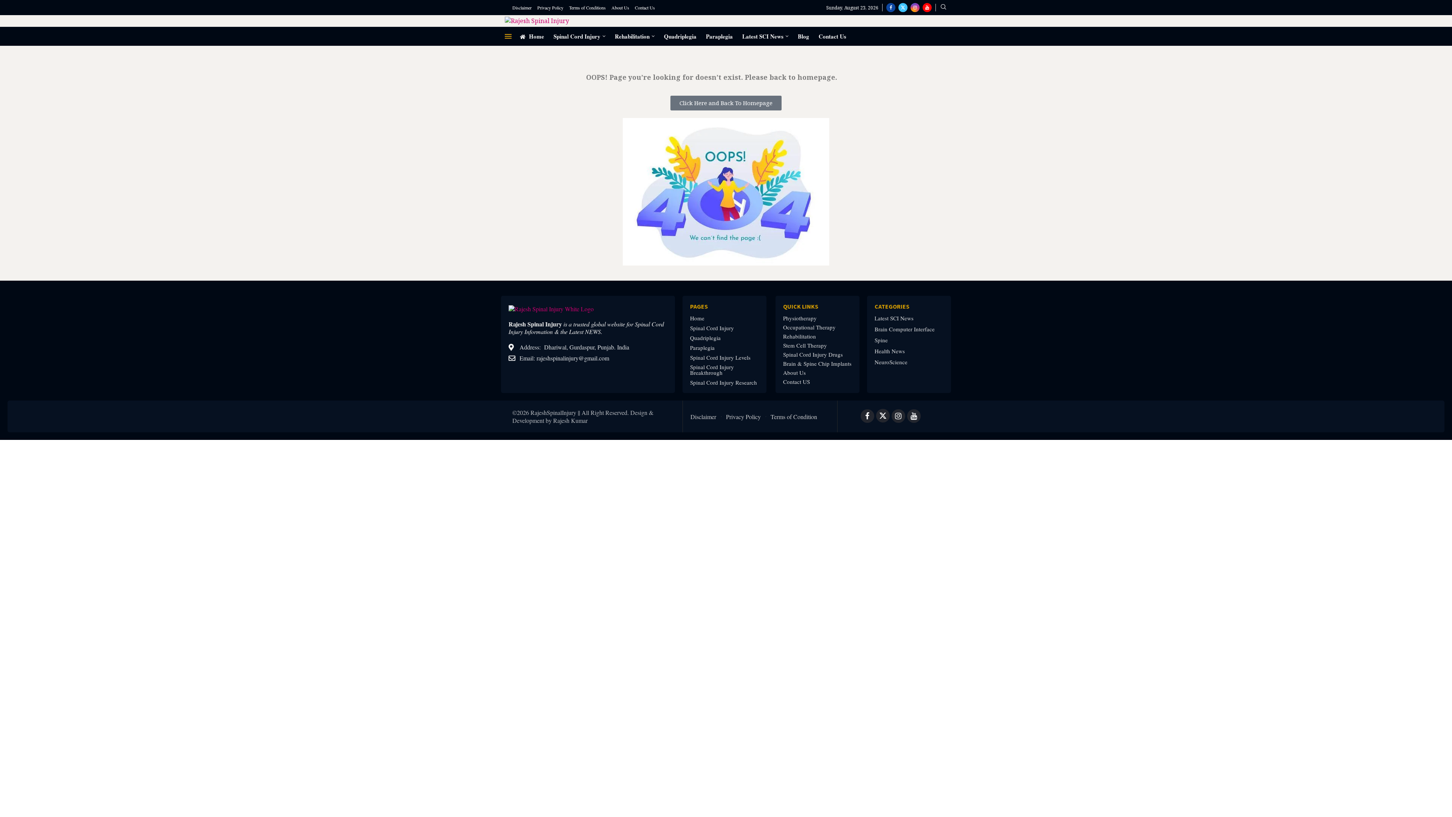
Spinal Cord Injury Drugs (813, 354)
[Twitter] (903, 7)
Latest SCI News (762, 36)
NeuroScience (891, 362)
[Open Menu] (508, 36)
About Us (620, 8)
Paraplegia (719, 36)
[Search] (943, 7)
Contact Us (645, 8)
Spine (881, 340)
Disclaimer (522, 8)
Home (535, 36)
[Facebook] (890, 7)
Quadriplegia (680, 36)
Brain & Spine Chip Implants (817, 364)
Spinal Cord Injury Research (723, 382)
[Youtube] (927, 7)
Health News (890, 351)
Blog (803, 36)
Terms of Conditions (587, 8)
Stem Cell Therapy (805, 345)
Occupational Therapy (809, 327)
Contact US (796, 382)
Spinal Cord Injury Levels (720, 357)
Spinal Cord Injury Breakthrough (712, 370)
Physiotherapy (800, 318)
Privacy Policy (550, 8)
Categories (892, 306)
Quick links (800, 306)
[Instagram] (915, 7)
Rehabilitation (632, 36)
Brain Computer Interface (905, 329)
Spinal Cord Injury (577, 36)
